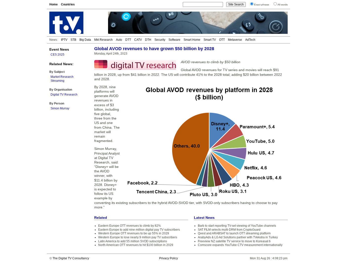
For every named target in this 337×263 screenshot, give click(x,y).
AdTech (250, 39)
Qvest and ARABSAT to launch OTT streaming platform (234, 233)
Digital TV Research (64, 94)
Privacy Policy (168, 258)
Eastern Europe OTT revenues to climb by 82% (129, 225)
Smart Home (192, 39)
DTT (128, 39)
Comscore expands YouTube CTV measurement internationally (240, 245)
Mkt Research (103, 39)
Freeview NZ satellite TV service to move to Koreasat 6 (234, 241)
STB (73, 39)
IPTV (64, 39)
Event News (59, 49)
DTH (148, 39)
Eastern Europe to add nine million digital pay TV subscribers (139, 229)
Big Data (85, 39)
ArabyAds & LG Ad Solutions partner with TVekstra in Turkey (238, 237)
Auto (119, 39)
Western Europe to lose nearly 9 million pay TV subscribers (137, 237)
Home (53, 4)
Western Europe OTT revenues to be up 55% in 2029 (133, 233)
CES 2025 (57, 54)
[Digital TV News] (75, 23)
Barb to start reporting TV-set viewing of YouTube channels (237, 225)
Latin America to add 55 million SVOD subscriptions (132, 241)
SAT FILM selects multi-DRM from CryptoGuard (229, 229)
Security (159, 39)
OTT (222, 39)
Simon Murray (60, 108)
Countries (68, 4)
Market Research (62, 77)
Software (174, 39)
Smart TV (210, 39)
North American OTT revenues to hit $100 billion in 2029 (135, 245)
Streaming (57, 80)
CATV (138, 39)
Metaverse (235, 39)
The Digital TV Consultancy (71, 258)
